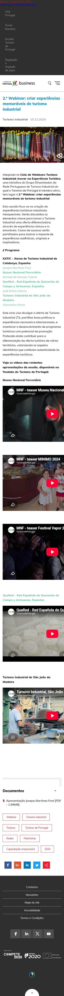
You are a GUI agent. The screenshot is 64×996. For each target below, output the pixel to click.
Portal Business (10, 27)
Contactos (32, 887)
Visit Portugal (10, 13)
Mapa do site (32, 902)
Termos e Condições (32, 918)
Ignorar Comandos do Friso (15, 1)
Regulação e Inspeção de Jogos (11, 65)
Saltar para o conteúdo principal (18, 4)
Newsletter (32, 895)
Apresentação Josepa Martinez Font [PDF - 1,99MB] (33, 802)
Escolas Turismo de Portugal (10, 44)
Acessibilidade (32, 910)
